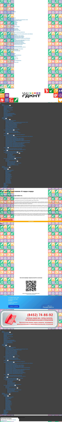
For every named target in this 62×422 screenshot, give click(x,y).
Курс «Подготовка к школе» (11, 53)
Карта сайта (5, 14)
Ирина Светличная (8, 69)
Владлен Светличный (8, 68)
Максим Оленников (8, 79)
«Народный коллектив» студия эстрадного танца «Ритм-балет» (14, 42)
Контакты (3, 166)
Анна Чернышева (7, 77)
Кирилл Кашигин (7, 74)
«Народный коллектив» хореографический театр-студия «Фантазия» (15, 43)
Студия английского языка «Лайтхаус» (11, 58)
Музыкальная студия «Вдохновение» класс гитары (12, 30)
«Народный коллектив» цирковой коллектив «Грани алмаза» (14, 48)
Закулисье (5, 84)
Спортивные (5, 31)
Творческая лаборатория (11, 54)
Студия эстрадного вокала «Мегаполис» (11, 24)
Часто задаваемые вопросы (8, 12)
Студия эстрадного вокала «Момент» (11, 21)
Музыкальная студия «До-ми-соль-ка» (11, 126)
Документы (5, 6)
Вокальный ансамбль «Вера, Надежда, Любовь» (12, 26)
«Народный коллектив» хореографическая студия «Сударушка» (14, 36)
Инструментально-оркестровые (8, 27)
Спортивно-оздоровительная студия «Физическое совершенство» (15, 134)
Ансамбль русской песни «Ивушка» (10, 120)
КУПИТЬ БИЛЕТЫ (4, 187)
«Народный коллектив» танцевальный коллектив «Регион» (14, 44)
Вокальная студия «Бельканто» (10, 25)
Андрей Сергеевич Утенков (9, 67)
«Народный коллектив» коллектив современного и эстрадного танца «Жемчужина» (17, 38)
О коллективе (6, 65)
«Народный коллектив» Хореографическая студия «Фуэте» (14, 41)
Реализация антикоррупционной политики (10, 11)
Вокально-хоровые (6, 119)
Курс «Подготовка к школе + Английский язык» (14, 55)
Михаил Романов (7, 71)
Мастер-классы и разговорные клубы (12, 62)
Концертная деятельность (7, 80)
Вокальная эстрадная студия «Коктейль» (11, 22)
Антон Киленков (7, 76)
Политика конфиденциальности (8, 13)
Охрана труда (6, 112)
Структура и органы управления (8, 4)
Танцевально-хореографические (8, 32)
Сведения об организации (5, 2)
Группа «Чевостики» (10, 51)
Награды (5, 81)
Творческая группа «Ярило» (9, 18)
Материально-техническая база (8, 7)
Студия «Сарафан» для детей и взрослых (11, 56)
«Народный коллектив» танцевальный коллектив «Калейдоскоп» (14, 40)
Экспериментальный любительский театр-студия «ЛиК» (13, 46)
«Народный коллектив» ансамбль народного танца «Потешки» (14, 35)
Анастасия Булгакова (8, 75)
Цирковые (5, 47)
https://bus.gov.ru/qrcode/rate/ (31, 294)
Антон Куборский (7, 72)
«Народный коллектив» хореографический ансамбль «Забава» (14, 37)
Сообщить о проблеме (14, 306)
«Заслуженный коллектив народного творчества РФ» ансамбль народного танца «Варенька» (19, 33)
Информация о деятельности (8, 5)
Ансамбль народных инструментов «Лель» (11, 28)
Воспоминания (6, 83)
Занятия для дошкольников (11, 59)
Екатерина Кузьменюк (8, 73)
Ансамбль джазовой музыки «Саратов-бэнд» (12, 29)
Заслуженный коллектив (5, 64)
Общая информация (6, 3)
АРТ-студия (7, 57)
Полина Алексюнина (8, 174)
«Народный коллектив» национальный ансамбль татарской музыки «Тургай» (16, 19)
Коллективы (3, 118)
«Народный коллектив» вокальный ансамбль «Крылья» (13, 20)
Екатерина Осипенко (4, 193)
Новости (3, 104)
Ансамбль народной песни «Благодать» (11, 23)
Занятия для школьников (10, 61)
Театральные (5, 45)
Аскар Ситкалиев (7, 180)
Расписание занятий (5, 15)
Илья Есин (6, 70)
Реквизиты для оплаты (7, 9)
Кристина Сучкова (8, 78)
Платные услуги (6, 8)
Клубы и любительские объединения (9, 158)
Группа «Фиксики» (9, 52)
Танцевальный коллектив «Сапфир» (10, 39)
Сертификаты (9, 63)
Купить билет (31, 221)
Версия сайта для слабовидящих (7, 219)
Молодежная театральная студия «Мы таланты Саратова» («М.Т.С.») (15, 149)
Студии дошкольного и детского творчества (10, 49)
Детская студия (6, 82)
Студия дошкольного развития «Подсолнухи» (12, 50)
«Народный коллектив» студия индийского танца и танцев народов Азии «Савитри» (17, 142)
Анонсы (3, 189)
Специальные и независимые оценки (9, 10)
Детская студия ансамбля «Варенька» (11, 34)
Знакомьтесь (5, 66)
